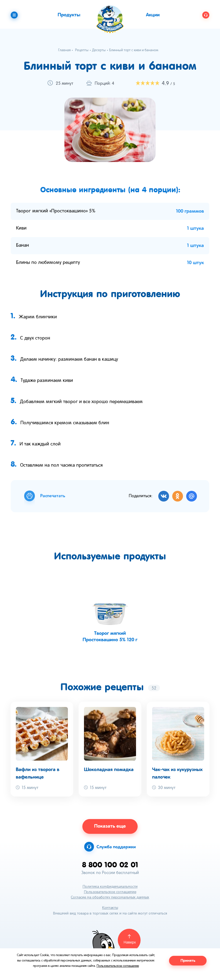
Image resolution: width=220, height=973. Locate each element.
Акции (153, 15)
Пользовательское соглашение (110, 892)
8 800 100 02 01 (110, 864)
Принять (188, 961)
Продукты (69, 15)
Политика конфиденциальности (110, 887)
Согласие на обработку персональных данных (110, 897)
